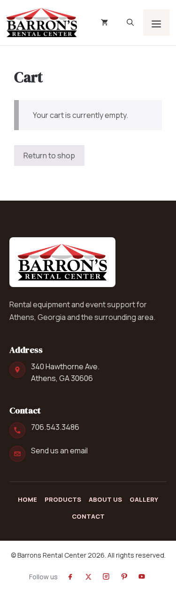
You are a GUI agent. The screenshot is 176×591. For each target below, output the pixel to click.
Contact (88, 516)
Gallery (144, 499)
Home (27, 499)
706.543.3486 (55, 427)
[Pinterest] (124, 576)
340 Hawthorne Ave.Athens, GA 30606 (65, 372)
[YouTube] (142, 576)
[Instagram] (106, 576)
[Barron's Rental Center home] (62, 262)
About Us (105, 499)
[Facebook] (70, 576)
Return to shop (49, 155)
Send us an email (59, 450)
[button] (130, 22)
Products (63, 499)
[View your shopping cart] (104, 22)
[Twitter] (88, 576)
